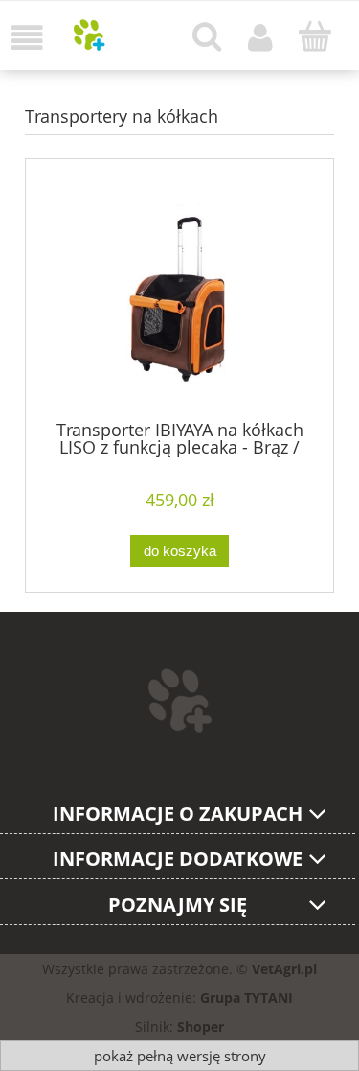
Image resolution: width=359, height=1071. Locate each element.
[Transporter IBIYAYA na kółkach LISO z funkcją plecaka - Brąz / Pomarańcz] (179, 297)
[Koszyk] (314, 36)
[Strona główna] (89, 35)
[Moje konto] (260, 37)
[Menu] (27, 37)
